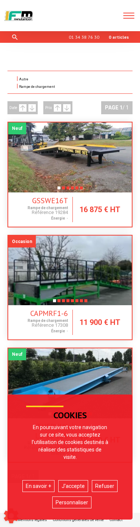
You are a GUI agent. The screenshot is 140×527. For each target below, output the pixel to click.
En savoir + (38, 486)
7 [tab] (81, 303)
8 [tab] (85, 303)
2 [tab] (63, 190)
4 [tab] (72, 190)
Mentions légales (32, 520)
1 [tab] (58, 190)
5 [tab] (76, 190)
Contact (115, 520)
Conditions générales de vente (78, 520)
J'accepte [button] (73, 486)
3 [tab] (67, 190)
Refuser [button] (104, 486)
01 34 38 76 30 (84, 37)
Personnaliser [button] (72, 502)
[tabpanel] (70, 157)
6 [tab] (81, 190)
